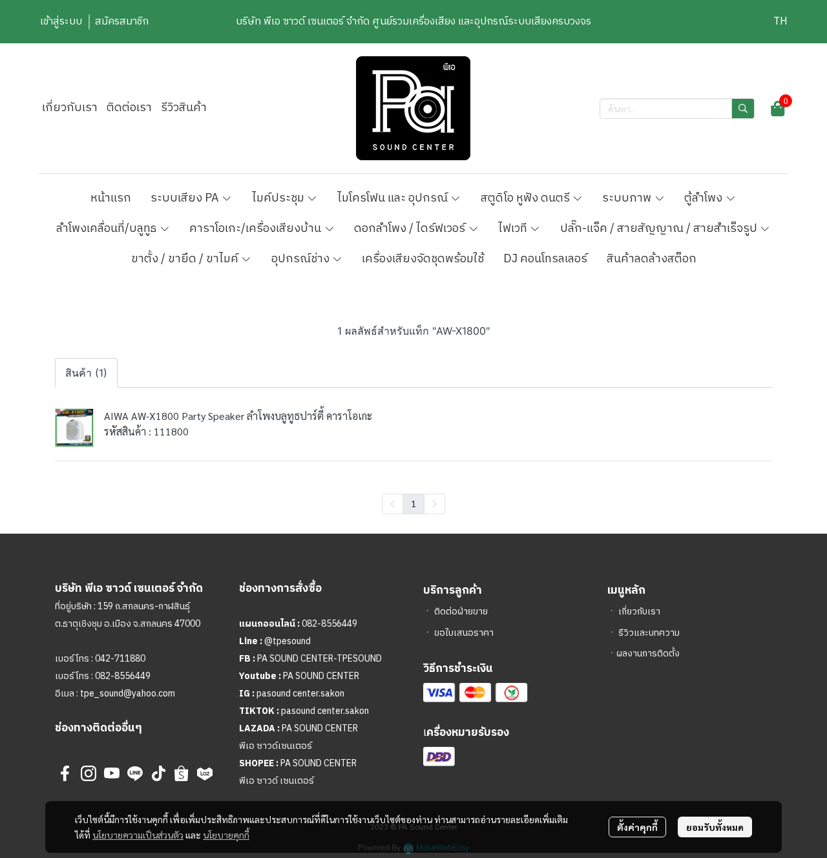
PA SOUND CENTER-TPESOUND (319, 658)
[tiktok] (158, 773)
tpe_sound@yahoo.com (126, 693)
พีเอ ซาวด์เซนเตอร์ (275, 745)
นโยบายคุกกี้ (226, 835)
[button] (780, 21)
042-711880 (120, 658)
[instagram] (88, 773)
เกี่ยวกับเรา (639, 611)
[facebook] (65, 773)
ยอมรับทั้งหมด (715, 827)
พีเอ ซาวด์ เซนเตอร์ (276, 780)
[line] (135, 773)
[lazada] (204, 773)
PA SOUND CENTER (321, 676)
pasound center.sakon (300, 693)
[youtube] (111, 773)
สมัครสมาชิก (122, 21)
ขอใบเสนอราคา (464, 632)
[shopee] (181, 773)
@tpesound (287, 641)
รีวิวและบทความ (649, 632)
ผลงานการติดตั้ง (648, 653)
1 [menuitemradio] (413, 503)
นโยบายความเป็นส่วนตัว (137, 835)
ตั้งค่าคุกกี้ (637, 827)
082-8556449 (123, 676)
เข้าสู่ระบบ (61, 21)
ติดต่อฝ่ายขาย (461, 611)
